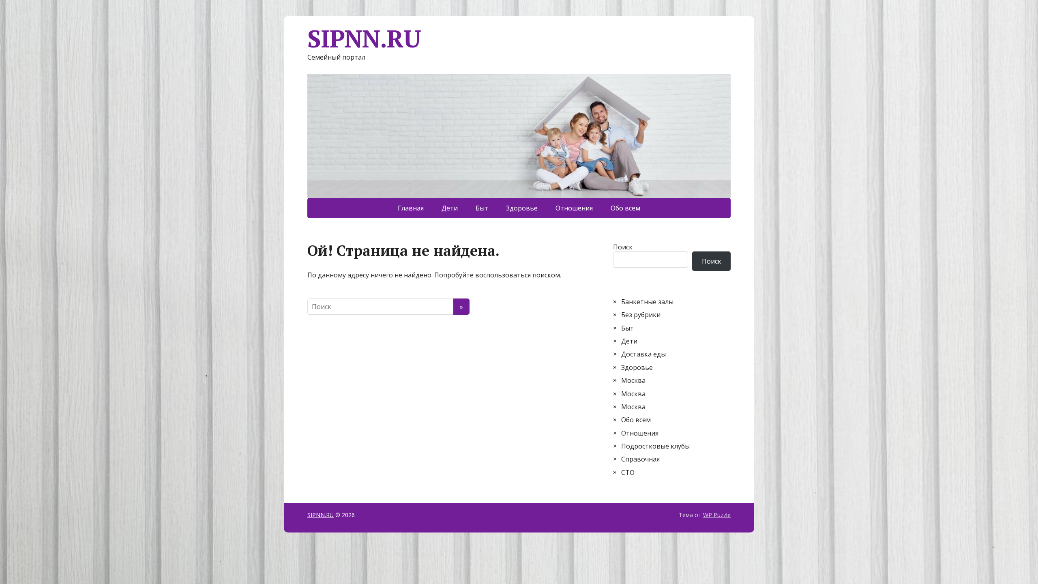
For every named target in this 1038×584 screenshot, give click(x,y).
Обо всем (625, 208)
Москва (633, 380)
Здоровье (522, 208)
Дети (450, 208)
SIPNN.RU (363, 38)
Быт (482, 208)
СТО (628, 472)
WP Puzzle (717, 515)
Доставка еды (643, 354)
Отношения (574, 208)
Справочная (640, 459)
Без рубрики (641, 314)
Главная (411, 208)
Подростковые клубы (655, 446)
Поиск (623, 247)
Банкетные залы (647, 301)
